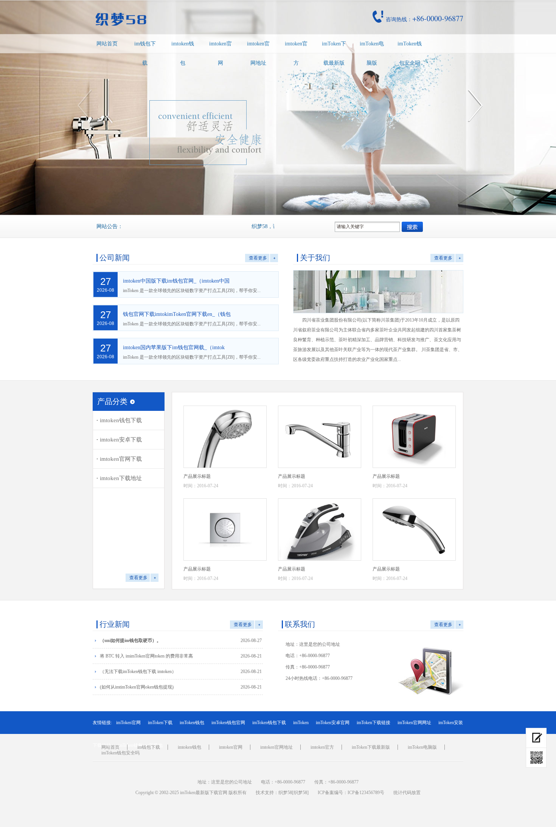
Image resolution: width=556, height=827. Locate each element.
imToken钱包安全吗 (410, 53)
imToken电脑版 (372, 53)
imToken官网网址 (414, 722)
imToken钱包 (192, 722)
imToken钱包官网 (228, 722)
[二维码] (536, 758)
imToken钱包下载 (269, 722)
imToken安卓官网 (332, 722)
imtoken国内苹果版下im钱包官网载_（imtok (174, 347)
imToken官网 (128, 722)
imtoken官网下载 (121, 459)
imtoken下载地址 (121, 478)
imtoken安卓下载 (121, 440)
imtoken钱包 (182, 53)
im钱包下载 (145, 53)
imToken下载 (160, 722)
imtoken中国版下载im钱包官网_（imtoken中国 (176, 281)
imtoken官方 (296, 53)
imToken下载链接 (373, 722)
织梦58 (285, 792)
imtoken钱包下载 (121, 420)
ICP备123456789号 (366, 792)
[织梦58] (300, 792)
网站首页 (107, 44)
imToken (301, 722)
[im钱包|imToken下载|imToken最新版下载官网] (174, 19)
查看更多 (258, 258)
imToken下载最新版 (334, 53)
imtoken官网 (220, 53)
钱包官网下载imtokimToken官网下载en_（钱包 (177, 314)
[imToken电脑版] (536, 738)
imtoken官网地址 (258, 53)
